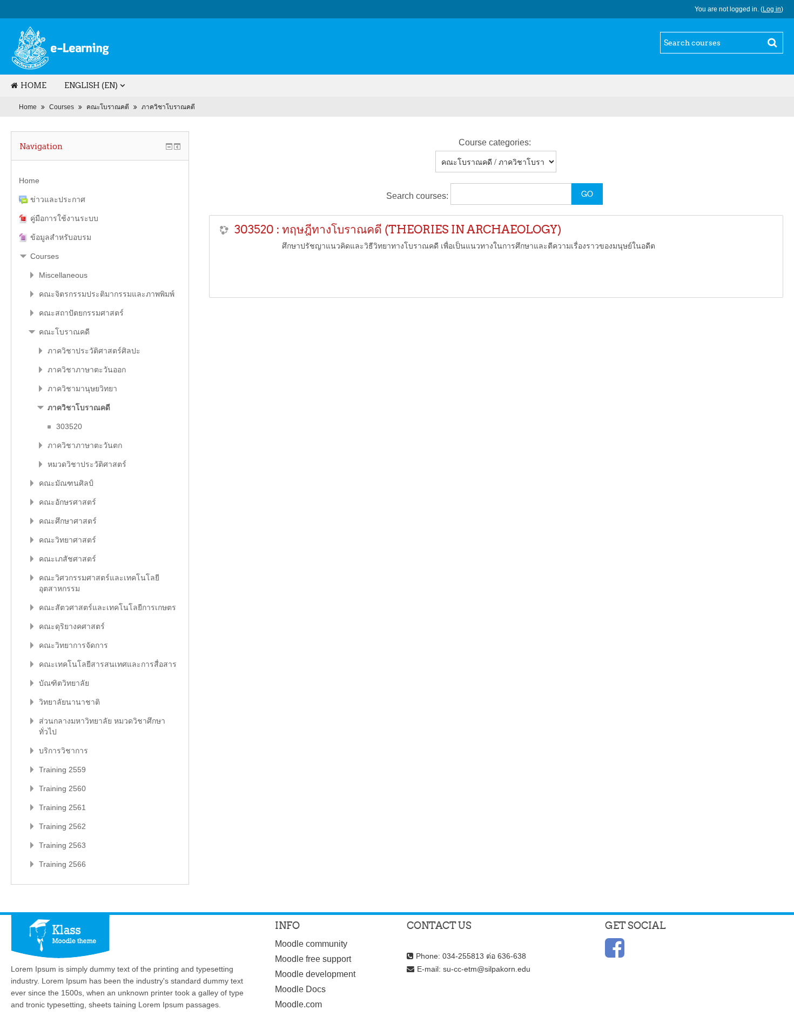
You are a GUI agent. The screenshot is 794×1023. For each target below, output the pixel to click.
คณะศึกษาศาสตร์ (68, 521)
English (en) (91, 85)
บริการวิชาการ (63, 750)
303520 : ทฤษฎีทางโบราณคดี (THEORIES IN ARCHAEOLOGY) (397, 229)
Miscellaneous (63, 275)
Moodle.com (298, 1004)
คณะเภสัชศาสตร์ (67, 558)
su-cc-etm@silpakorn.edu (486, 969)
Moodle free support (313, 959)
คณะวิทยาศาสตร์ (67, 540)
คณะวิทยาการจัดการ (73, 645)
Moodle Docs (300, 989)
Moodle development (315, 974)
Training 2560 (62, 788)
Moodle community (311, 943)
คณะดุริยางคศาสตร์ (72, 626)
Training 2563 (62, 845)
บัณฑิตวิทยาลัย (64, 683)
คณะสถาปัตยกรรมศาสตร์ (81, 313)
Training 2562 (62, 826)
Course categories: (495, 142)
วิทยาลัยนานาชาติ (69, 702)
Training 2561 (62, 807)
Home (33, 85)
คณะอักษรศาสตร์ (67, 502)
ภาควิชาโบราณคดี (168, 107)
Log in (772, 9)
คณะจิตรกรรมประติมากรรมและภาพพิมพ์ (106, 294)
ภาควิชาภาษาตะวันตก (85, 445)
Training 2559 (62, 769)
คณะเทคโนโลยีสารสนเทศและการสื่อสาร (108, 664)
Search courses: (418, 195)
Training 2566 (62, 864)
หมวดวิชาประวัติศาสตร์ (87, 464)
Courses (61, 107)
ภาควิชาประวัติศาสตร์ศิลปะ (94, 350)
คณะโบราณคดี (107, 107)
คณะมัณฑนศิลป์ (66, 483)
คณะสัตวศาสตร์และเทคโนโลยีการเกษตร (107, 607)
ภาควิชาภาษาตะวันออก (87, 369)
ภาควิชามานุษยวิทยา (82, 388)
